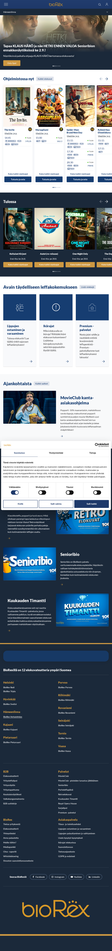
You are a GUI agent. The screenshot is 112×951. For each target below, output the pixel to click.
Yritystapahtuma (11, 789)
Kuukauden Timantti (68, 798)
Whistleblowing (10, 856)
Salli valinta (56, 504)
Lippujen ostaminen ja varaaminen (74, 828)
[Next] (106, 79)
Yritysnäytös (9, 785)
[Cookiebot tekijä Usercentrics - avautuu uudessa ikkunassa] (97, 445)
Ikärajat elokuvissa (67, 842)
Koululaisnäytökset (12, 794)
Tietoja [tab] (92, 453)
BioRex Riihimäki (66, 700)
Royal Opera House (67, 803)
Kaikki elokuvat (45, 79)
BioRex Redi (8, 687)
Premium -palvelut (67, 812)
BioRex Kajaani (10, 729)
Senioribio (63, 785)
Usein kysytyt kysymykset (70, 838)
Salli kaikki (92, 504)
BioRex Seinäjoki (66, 725)
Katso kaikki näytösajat (18, 264)
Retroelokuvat (65, 794)
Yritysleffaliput (10, 780)
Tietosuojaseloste (66, 851)
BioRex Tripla (9, 691)
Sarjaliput (62, 808)
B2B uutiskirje (10, 803)
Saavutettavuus (65, 847)
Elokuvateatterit (11, 776)
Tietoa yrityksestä (11, 824)
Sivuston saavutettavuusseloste (18, 860)
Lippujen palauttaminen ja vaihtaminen (76, 833)
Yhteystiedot (9, 833)
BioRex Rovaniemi (66, 712)
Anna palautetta (11, 838)
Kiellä (20, 504)
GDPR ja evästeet (66, 856)
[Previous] (101, 79)
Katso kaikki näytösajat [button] (18, 174)
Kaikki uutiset (41, 383)
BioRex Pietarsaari (12, 742)
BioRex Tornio (64, 738)
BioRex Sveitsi (10, 704)
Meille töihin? (9, 842)
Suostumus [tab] (19, 453)
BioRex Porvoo (65, 687)
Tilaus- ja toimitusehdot (69, 824)
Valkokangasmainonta (13, 798)
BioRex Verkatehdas (12, 716)
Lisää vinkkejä (87, 287)
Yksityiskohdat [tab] (56, 453)
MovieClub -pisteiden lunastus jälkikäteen (78, 780)
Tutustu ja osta (18, 179)
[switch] (42, 492)
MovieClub (63, 776)
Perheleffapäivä (65, 789)
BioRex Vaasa (64, 751)
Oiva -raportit (10, 851)
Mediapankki (9, 847)
